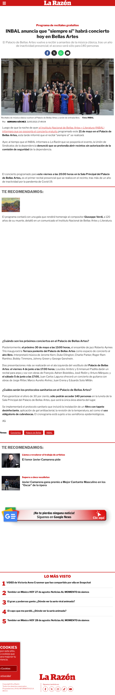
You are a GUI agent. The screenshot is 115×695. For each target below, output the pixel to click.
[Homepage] (57, 3)
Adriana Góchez (16, 121)
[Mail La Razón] (67, 53)
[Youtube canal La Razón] (70, 689)
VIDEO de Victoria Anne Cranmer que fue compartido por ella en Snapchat (48, 582)
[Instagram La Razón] (58, 689)
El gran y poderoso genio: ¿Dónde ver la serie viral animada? (41, 601)
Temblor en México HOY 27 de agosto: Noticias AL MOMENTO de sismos (48, 592)
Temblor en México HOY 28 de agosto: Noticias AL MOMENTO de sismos (48, 620)
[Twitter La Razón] (54, 53)
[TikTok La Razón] (64, 689)
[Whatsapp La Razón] (61, 53)
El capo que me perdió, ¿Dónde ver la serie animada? (36, 610)
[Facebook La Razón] (47, 53)
